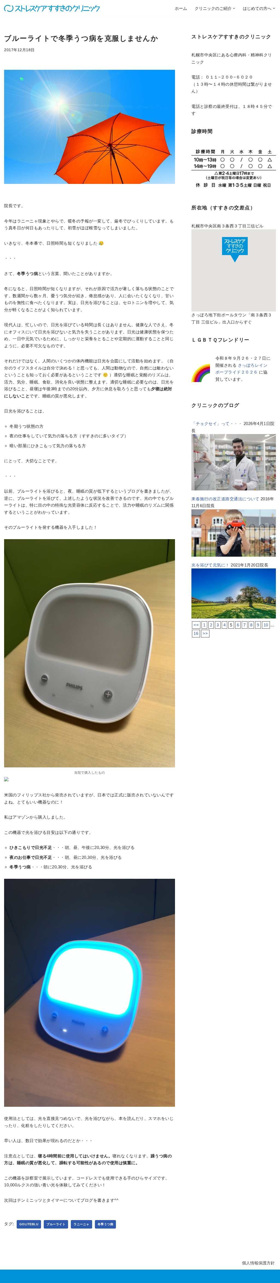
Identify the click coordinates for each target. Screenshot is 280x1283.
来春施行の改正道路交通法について (225, 498)
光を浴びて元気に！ (210, 565)
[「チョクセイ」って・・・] (233, 489)
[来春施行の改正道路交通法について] (233, 555)
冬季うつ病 (105, 1224)
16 (196, 633)
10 (266, 625)
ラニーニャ (81, 1224)
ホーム (181, 8)
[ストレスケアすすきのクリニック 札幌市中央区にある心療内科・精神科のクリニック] (52, 8)
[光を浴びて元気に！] (233, 617)
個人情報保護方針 (258, 1263)
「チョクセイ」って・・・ (216, 423)
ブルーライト (55, 1224)
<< (196, 625)
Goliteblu (29, 1224)
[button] (234, 8)
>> (205, 633)
